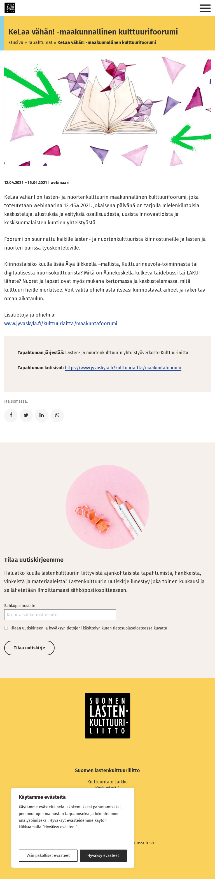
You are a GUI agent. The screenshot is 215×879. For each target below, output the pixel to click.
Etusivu (15, 42)
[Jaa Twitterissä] (26, 415)
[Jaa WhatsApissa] (57, 415)
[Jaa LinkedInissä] (41, 415)
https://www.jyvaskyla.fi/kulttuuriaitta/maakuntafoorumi (123, 367)
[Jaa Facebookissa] (10, 415)
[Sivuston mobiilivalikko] (205, 8)
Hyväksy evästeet (103, 855)
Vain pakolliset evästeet (48, 855)
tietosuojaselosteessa (133, 628)
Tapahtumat (40, 42)
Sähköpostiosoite (19, 605)
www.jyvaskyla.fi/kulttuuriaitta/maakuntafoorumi (60, 323)
